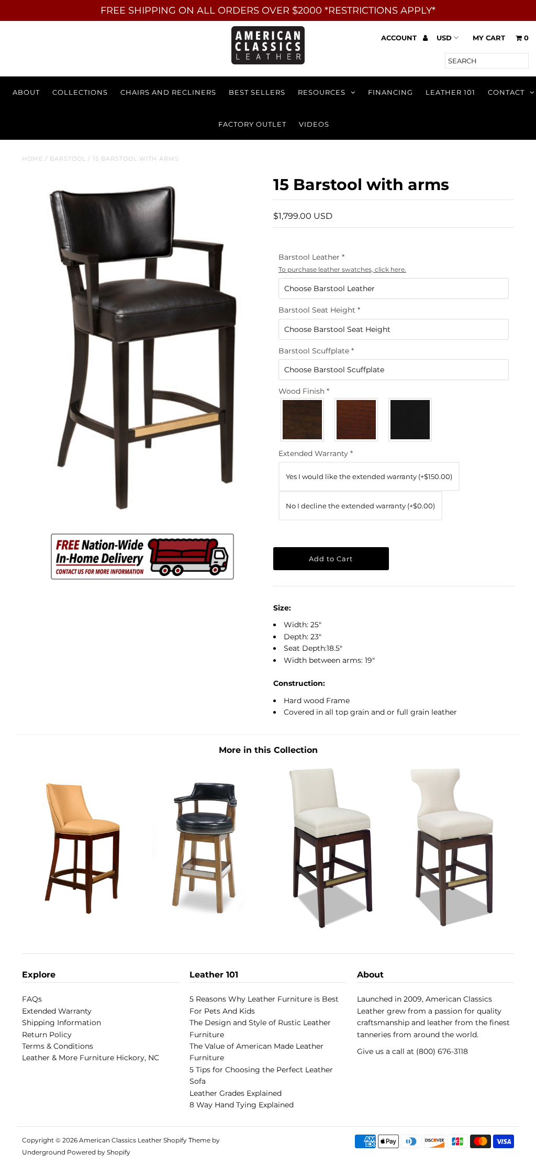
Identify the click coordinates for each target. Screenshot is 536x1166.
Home (32, 158)
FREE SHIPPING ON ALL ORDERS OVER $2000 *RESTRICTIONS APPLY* (268, 10)
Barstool (68, 158)
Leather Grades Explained (235, 1093)
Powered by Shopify (98, 1152)
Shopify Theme (186, 1140)
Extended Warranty (315, 453)
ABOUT (26, 92)
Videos (314, 124)
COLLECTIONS (80, 92)
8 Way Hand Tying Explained (241, 1104)
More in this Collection (268, 750)
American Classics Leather (120, 1140)
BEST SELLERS (257, 92)
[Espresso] (410, 419)
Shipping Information (61, 1022)
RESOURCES (321, 92)
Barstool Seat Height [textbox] (319, 310)
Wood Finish (303, 391)
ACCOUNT (400, 38)
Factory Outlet (252, 124)
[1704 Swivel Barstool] (206, 926)
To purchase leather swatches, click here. (342, 269)
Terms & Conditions (57, 1046)
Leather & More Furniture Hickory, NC (90, 1057)
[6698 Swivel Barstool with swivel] (329, 926)
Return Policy (47, 1034)
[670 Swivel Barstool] (83, 926)
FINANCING (390, 92)
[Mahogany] (356, 419)
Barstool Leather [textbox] (342, 262)
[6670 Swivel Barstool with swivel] (452, 926)
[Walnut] (302, 419)
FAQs (32, 999)
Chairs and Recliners (168, 92)
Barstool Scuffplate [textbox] (316, 351)
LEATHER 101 (450, 92)
